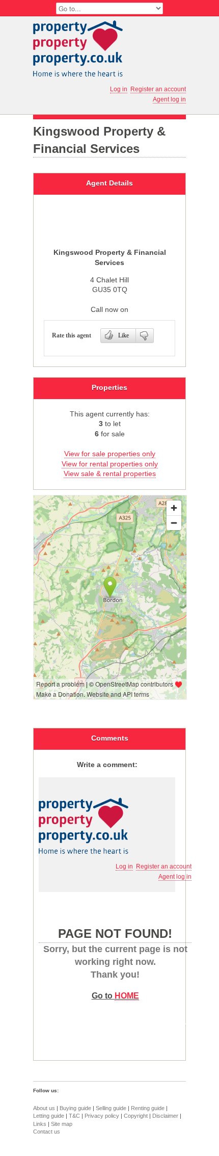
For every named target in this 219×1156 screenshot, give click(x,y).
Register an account (158, 89)
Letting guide (48, 1116)
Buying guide (75, 1108)
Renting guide (148, 1108)
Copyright (136, 1116)
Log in (118, 89)
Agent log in (169, 99)
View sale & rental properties (110, 473)
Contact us (46, 1131)
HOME (127, 995)
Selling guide (111, 1108)
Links (39, 1124)
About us (44, 1108)
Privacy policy (102, 1116)
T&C (74, 1116)
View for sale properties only (109, 454)
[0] (145, 335)
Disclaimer (165, 1116)
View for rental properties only (110, 464)
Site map (61, 1124)
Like (123, 335)
